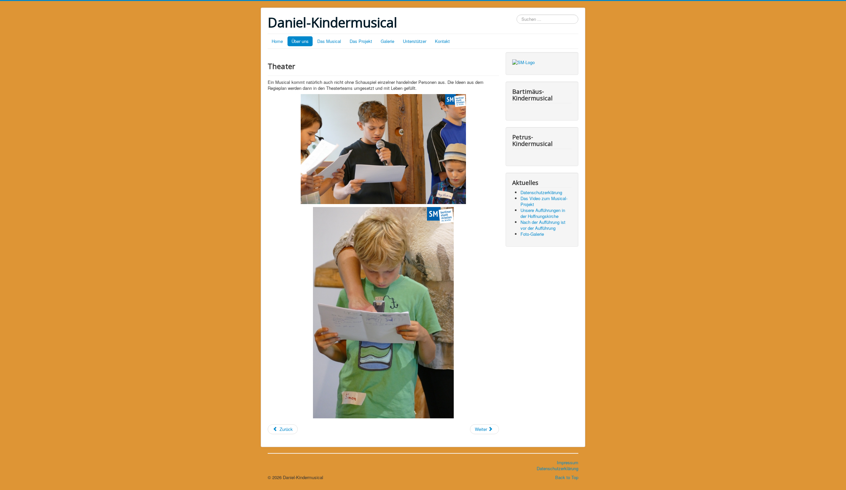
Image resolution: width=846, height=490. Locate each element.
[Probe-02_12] (383, 312)
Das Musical (329, 41)
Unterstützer (414, 41)
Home (277, 41)
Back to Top (566, 477)
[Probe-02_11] (383, 149)
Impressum (567, 462)
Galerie (387, 41)
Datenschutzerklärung (557, 468)
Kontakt (442, 41)
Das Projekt (361, 41)
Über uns (300, 41)
